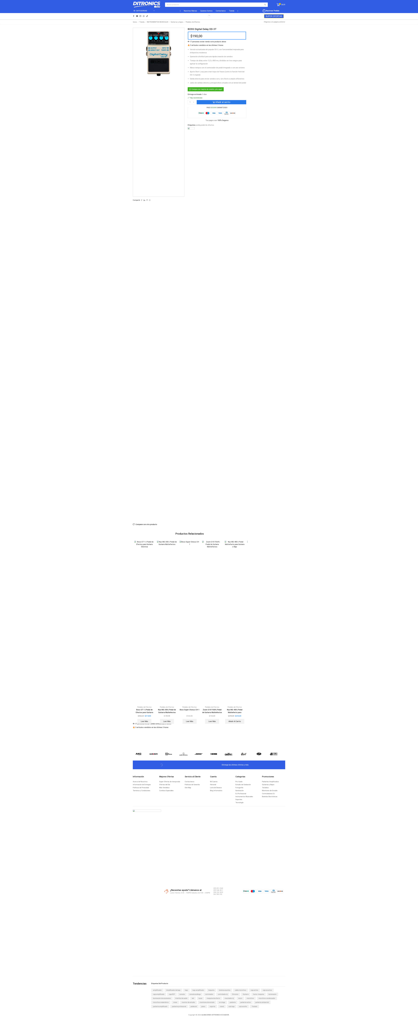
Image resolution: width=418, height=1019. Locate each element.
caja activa (254, 990)
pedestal (194, 1006)
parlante (233, 1002)
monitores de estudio (207, 1002)
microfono (250, 998)
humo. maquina (258, 994)
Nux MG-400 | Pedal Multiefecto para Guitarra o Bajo (234, 712)
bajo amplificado (198, 990)
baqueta (211, 990)
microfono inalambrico (161, 1002)
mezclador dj (229, 998)
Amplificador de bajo (173, 990)
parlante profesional (179, 1006)
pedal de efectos (207, 125)
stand (222, 1006)
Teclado (254, 1006)
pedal (198, 125)
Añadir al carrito (222, 102)
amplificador (157, 990)
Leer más (144, 721)
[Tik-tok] (147, 16)
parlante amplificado (160, 1006)
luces (200, 998)
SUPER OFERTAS (274, 16)
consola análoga (195, 994)
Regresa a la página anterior (274, 22)
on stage (222, 1002)
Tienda (231, 11)
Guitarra (246, 994)
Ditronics (235, 994)
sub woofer (243, 1006)
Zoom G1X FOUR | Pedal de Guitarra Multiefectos (212, 711)
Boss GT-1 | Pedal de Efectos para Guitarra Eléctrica (144, 712)
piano (203, 1006)
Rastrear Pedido (272, 11)
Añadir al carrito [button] (234, 721)
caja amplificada (158, 994)
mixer (175, 1002)
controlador (209, 994)
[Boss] (191, 208)
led (193, 998)
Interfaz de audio (181, 998)
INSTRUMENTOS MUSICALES (157, 22)
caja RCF (172, 994)
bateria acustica (224, 990)
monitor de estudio (188, 1002)
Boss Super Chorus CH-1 (189, 710)
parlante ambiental (262, 1002)
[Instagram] (140, 16)
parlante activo (245, 1002)
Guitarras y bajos (177, 22)
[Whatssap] (144, 16)
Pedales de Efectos (193, 22)
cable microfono (240, 990)
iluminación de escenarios (162, 998)
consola (182, 994)
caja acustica (267, 990)
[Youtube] (137, 16)
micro (240, 998)
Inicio (135, 22)
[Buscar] (265, 5)
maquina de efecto (213, 998)
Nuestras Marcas (190, 11)
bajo (186, 990)
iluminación (272, 994)
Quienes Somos (206, 11)
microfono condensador (267, 998)
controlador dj (223, 994)
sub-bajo (232, 1006)
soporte (212, 1006)
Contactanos (221, 11)
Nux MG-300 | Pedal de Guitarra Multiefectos (167, 711)
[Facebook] (134, 16)
